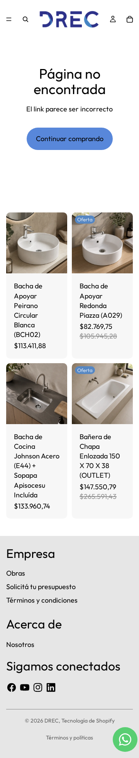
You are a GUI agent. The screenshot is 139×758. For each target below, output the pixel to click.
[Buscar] (25, 19)
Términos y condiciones (42, 600)
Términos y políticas (69, 737)
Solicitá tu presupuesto (41, 586)
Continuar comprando (69, 138)
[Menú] (9, 19)
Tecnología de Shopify (88, 720)
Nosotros (20, 644)
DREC (51, 720)
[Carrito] (129, 19)
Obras (15, 573)
